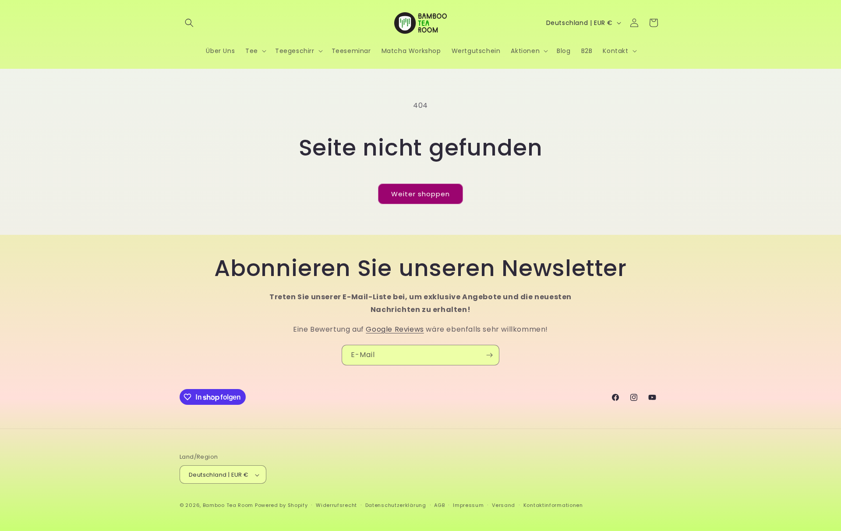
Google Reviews (395, 329)
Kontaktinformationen (553, 505)
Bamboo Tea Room (228, 505)
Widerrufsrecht (336, 505)
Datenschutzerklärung (395, 505)
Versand (503, 505)
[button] (189, 22)
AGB (439, 505)
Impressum (468, 505)
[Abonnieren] (489, 355)
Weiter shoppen (420, 193)
